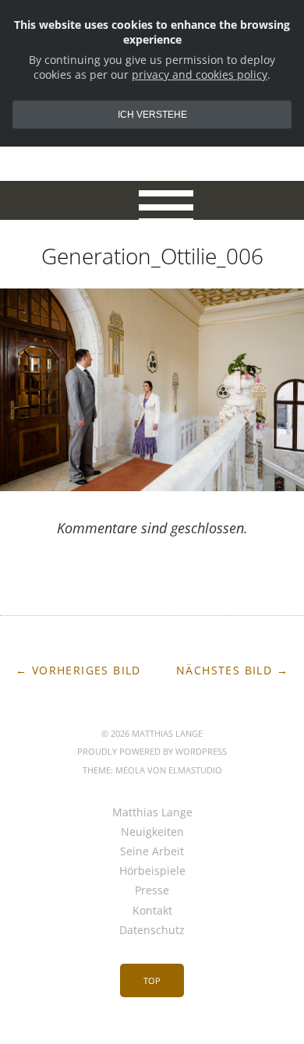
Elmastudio (195, 770)
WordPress (201, 751)
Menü (152, 200)
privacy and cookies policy (199, 74)
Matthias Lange (152, 812)
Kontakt (152, 910)
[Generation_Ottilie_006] (152, 486)
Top (152, 980)
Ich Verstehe (152, 114)
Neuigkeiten (152, 831)
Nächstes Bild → (232, 670)
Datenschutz (152, 929)
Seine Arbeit (152, 851)
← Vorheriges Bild (78, 670)
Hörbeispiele (152, 870)
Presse (152, 890)
